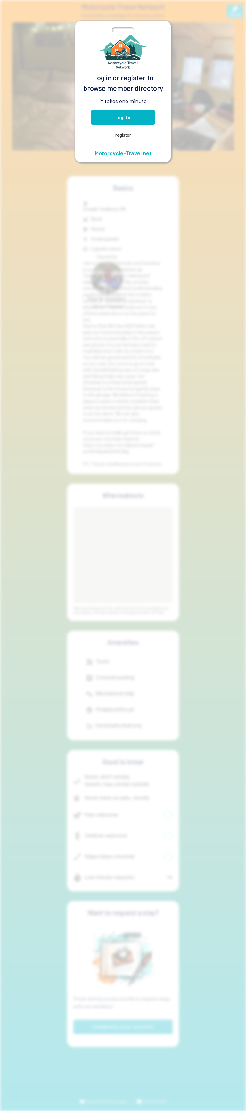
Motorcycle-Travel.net (123, 153)
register (123, 135)
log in (123, 117)
